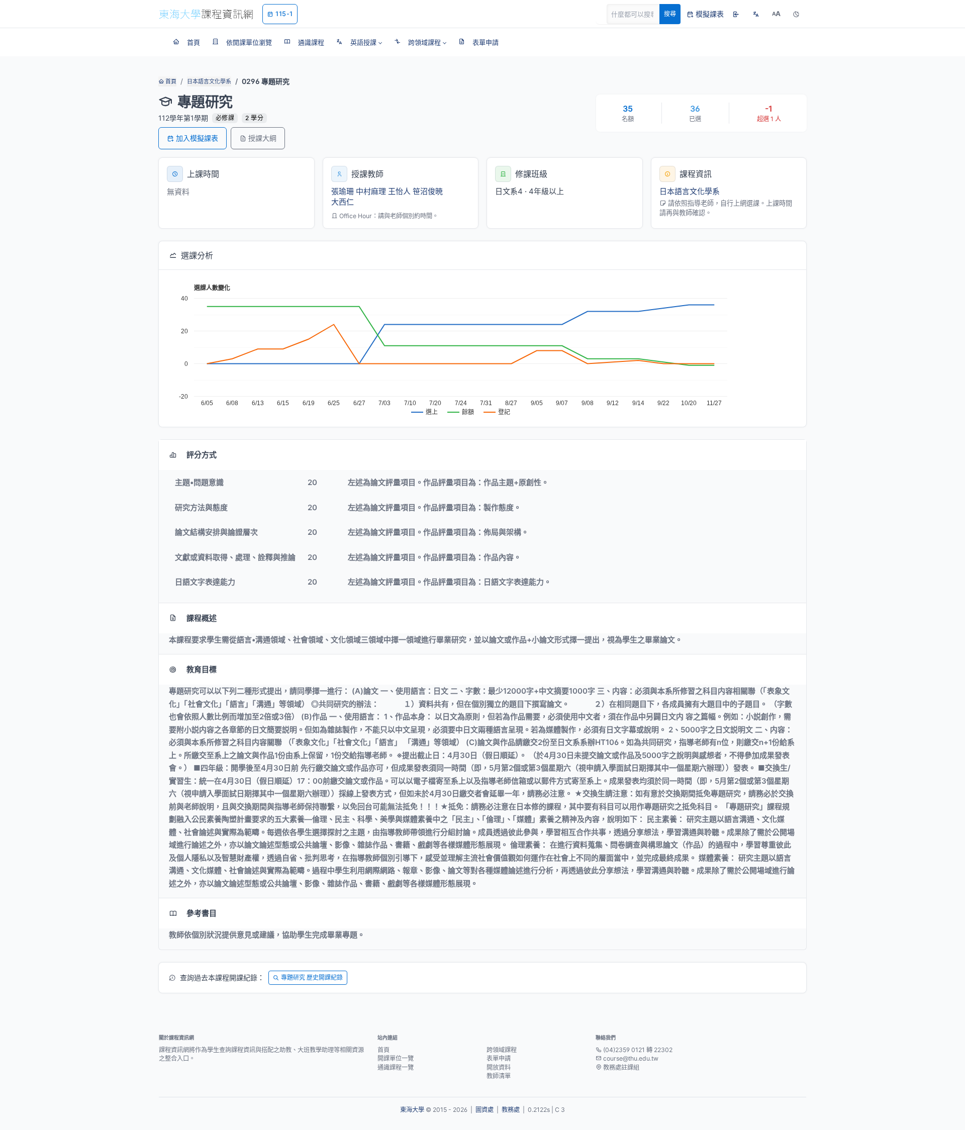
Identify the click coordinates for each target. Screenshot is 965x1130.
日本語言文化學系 (209, 81)
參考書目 (201, 913)
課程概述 (201, 618)
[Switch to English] (756, 14)
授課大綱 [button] (262, 138)
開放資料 (499, 1067)
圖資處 (484, 1109)
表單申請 (499, 1058)
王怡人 (399, 191)
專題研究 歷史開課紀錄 (312, 977)
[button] (359, 42)
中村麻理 (371, 191)
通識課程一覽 (395, 1067)
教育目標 (201, 669)
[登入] (736, 14)
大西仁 (342, 202)
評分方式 (201, 454)
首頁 (170, 81)
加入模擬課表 (197, 138)
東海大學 (412, 1109)
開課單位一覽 (395, 1058)
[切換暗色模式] (796, 14)
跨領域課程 (502, 1050)
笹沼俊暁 (428, 191)
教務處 (511, 1109)
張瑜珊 (342, 191)
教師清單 (499, 1076)
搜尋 (670, 14)
